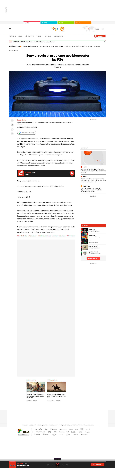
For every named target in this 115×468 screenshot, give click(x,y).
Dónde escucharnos (88, 425)
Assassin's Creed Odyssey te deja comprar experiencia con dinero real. (35, 396)
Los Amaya (96, 46)
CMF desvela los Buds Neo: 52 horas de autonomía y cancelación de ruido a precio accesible (93, 170)
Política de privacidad (42, 425)
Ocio (68, 236)
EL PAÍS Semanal (73, 431)
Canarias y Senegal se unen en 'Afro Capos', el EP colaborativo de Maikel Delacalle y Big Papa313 (91, 189)
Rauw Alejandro (59, 46)
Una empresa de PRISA (23, 430)
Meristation (83, 434)
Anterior (48, 465)
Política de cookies (53, 425)
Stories (67, 407)
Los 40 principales (46, 429)
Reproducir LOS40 (72, 173)
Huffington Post (40, 431)
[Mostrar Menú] (11, 29)
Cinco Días (61, 431)
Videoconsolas (32, 236)
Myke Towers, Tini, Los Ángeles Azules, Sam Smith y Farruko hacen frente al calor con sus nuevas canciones (93, 180)
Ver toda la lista (92, 258)
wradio (55, 431)
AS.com (75, 429)
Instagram (47, 407)
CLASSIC (44, 23)
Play (57, 464)
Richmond (37, 434)
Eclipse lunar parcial (86, 46)
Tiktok (50, 407)
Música (20, 36)
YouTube (54, 407)
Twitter (12, 124)
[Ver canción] (85, 230)
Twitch (64, 407)
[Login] (103, 29)
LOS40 (27, 23)
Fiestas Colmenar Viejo (47, 46)
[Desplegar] (57, 459)
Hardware (54, 236)
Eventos (39, 36)
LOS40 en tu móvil (77, 425)
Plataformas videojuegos (44, 236)
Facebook (12, 120)
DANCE (61, 23)
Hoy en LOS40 (47, 36)
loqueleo (75, 434)
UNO (50, 431)
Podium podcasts (53, 434)
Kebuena (86, 431)
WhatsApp (12, 129)
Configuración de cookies (66, 425)
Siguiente (67, 465)
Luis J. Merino (21, 120)
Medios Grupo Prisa (23, 435)
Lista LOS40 (13, 36)
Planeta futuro (80, 431)
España (97, 29)
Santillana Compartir (63, 429)
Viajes (16, 50)
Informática (74, 236)
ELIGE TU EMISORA (97, 464)
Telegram (12, 133)
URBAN (78, 23)
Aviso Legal (24, 425)
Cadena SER (70, 429)
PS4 (18, 236)
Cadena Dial (67, 431)
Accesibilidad (32, 425)
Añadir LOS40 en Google (28, 132)
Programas (31, 36)
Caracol (87, 429)
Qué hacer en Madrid (72, 46)
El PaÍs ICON (61, 434)
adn (81, 429)
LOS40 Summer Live (59, 36)
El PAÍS (38, 429)
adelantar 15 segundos (63, 465)
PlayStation (24, 236)
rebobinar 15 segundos (52, 465)
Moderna (45, 434)
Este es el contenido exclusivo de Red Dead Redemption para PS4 (56, 396)
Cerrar (104, 41)
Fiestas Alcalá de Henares (30, 46)
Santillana (54, 429)
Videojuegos (62, 236)
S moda (68, 434)
